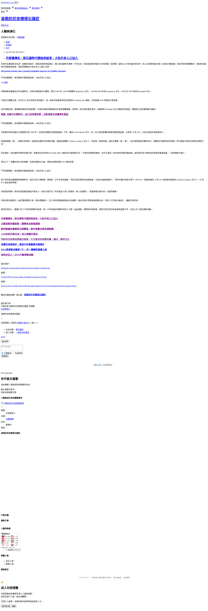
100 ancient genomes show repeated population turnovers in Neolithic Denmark (33, 71)
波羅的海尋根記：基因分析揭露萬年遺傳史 (22, 244)
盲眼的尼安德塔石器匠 (20, 19)
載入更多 (5, 341)
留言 (25, 323)
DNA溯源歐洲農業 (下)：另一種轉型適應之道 (24, 249)
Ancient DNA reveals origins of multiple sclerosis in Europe (24, 277)
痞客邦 (20, 323)
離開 (13, 606)
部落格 (9, 45)
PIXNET (86, 577)
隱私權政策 (117, 577)
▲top (3, 337)
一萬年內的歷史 (22, 332)
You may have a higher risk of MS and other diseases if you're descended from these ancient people (38, 286)
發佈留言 (5, 356)
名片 (8, 48)
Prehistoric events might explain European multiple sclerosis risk (25, 268)
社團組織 (21, 37)
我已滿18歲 (6, 606)
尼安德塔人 (6, 309)
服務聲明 (127, 577)
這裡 (6, 82)
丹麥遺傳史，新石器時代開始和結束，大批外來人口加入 (42, 58)
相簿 (8, 42)
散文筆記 (20, 330)
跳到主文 (5, 25)
